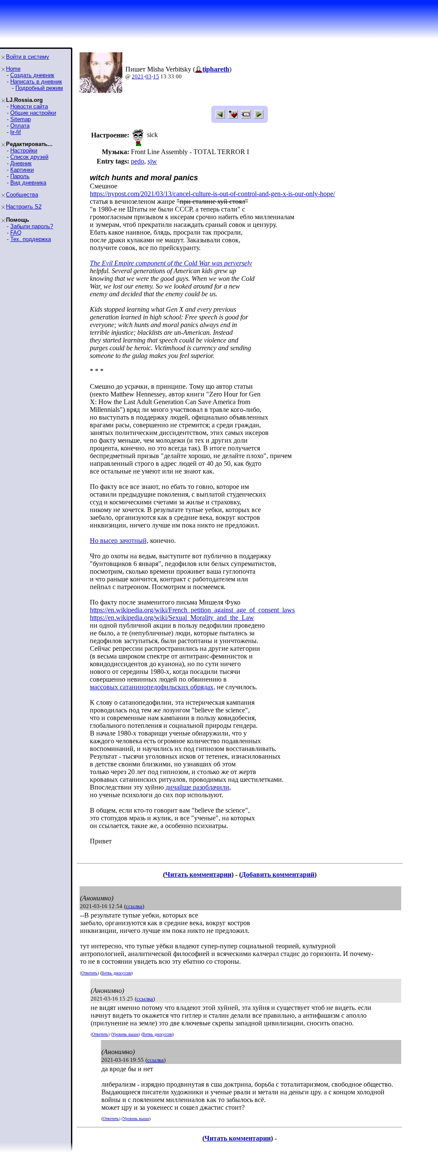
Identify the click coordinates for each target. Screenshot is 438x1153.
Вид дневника (28, 182)
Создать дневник (32, 75)
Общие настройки (33, 113)
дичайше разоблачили (197, 787)
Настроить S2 (23, 206)
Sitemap (20, 119)
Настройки (23, 150)
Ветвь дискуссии (116, 973)
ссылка (134, 906)
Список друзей (29, 157)
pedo (137, 161)
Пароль (20, 176)
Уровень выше (125, 1034)
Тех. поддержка (30, 239)
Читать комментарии (198, 874)
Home (13, 69)
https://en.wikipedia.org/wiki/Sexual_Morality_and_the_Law (172, 617)
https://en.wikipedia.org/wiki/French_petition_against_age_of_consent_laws (192, 610)
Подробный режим (39, 88)
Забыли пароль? (31, 226)
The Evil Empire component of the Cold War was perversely (171, 263)
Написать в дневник (36, 81)
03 (148, 76)
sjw (152, 161)
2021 (138, 76)
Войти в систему (27, 57)
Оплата (20, 125)
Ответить (89, 973)
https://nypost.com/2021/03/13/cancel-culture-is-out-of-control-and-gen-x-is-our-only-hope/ (212, 193)
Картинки (22, 170)
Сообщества (22, 194)
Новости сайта (29, 106)
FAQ (15, 232)
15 (156, 76)
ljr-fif (15, 132)
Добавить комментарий (277, 874)
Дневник (21, 163)
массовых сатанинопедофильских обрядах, (152, 687)
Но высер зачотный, (119, 540)
